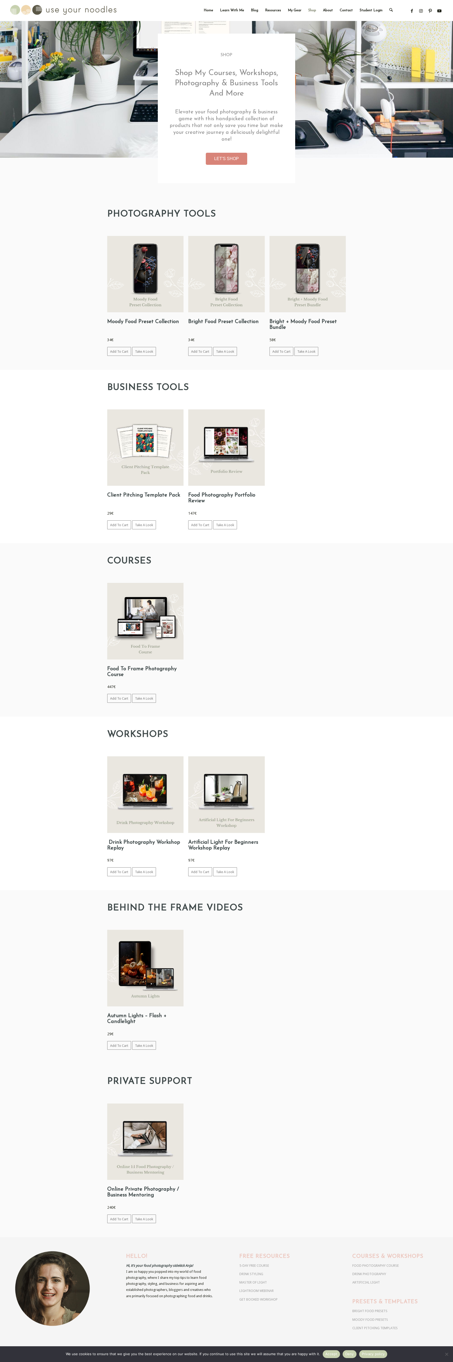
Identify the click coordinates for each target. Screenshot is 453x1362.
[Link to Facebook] (411, 10)
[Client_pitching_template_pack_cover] (145, 447)
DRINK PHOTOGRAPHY (369, 1274)
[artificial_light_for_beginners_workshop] (226, 794)
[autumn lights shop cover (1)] (145, 968)
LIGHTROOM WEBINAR (256, 1291)
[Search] (391, 10)
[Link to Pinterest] (430, 10)
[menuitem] (208, 10)
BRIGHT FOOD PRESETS (369, 1311)
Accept (331, 1354)
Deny (349, 1354)
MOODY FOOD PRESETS (370, 1320)
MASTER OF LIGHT (253, 1282)
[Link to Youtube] (439, 10)
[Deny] (446, 1354)
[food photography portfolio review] (226, 447)
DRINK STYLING (251, 1274)
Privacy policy (373, 1354)
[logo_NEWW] (72, 10)
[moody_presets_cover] (145, 274)
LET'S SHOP (226, 158)
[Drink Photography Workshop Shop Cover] (145, 794)
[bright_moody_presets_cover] (307, 274)
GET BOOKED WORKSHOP (258, 1299)
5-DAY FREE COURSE (254, 1266)
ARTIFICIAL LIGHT (366, 1282)
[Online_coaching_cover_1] (145, 1142)
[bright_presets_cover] (226, 274)
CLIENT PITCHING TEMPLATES (375, 1328)
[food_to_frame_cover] (145, 621)
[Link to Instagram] (420, 10)
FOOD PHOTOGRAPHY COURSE (375, 1266)
